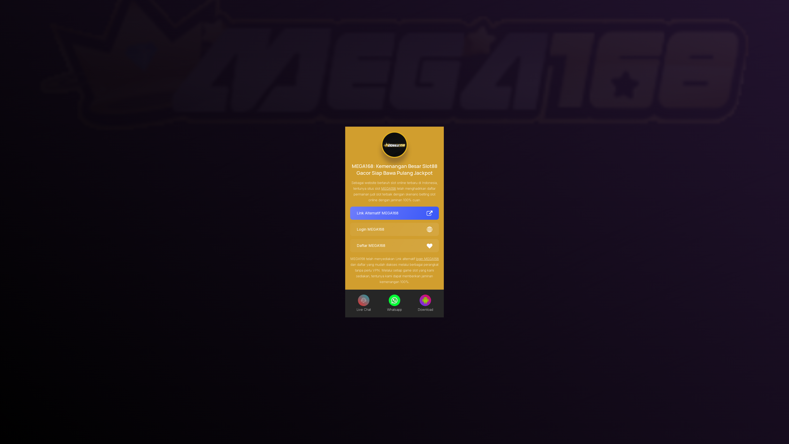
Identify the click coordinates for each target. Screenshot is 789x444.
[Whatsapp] (394, 300)
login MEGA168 (427, 259)
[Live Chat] (363, 300)
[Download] (425, 300)
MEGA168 (388, 188)
